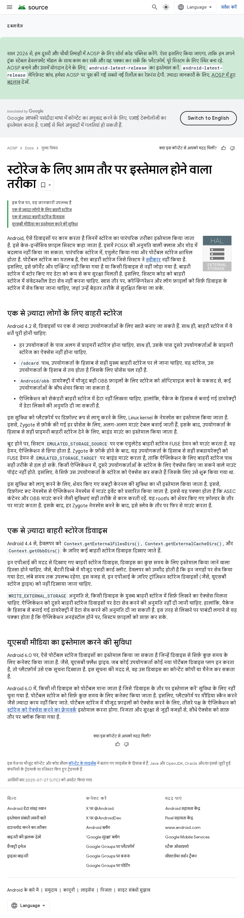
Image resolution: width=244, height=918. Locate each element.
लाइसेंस (87, 890)
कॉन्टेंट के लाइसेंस (82, 763)
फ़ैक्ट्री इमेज (16, 846)
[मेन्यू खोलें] (9, 7)
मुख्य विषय (49, 148)
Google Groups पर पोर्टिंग (108, 865)
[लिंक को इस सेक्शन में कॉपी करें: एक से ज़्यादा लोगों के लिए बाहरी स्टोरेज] (128, 313)
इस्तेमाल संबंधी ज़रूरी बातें (26, 818)
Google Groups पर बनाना (108, 856)
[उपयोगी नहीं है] (232, 148)
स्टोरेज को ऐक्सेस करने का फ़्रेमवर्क (41, 710)
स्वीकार (153, 260)
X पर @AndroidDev (103, 818)
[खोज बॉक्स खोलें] (154, 7)
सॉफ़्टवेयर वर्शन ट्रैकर (181, 856)
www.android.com (183, 827)
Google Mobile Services (187, 837)
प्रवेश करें (229, 7)
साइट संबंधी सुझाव (134, 890)
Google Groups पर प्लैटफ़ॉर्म (110, 846)
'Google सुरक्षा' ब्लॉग (103, 837)
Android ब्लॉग (98, 827)
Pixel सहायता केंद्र (179, 818)
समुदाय (51, 890)
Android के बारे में (23, 890)
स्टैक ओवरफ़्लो (177, 846)
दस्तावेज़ (15, 26)
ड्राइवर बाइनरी (17, 856)
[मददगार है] (223, 148)
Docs (29, 148)
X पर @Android (100, 808)
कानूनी (69, 890)
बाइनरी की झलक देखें (24, 837)
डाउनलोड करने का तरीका (26, 827)
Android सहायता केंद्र (182, 808)
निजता (106, 890)
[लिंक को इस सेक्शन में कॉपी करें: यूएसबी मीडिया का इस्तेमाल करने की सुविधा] (137, 643)
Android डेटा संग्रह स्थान (26, 808)
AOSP (12, 148)
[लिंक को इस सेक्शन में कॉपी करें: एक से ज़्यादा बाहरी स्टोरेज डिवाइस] (113, 531)
